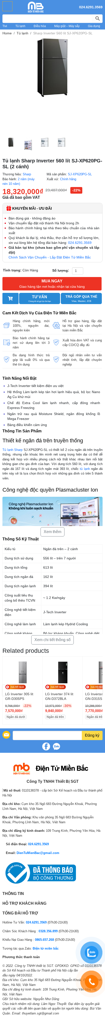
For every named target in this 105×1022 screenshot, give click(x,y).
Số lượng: (60, 270)
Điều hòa (40, 26)
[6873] (10, 298)
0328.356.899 (48, 931)
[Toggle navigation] (7, 6)
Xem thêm (52, 532)
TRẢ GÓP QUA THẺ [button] (81, 298)
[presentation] (5, 690)
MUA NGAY (52, 283)
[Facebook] (46, 746)
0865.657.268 (44, 940)
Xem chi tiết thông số (52, 640)
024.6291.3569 (91, 7)
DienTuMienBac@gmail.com (38, 853)
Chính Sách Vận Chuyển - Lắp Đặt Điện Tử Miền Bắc (50, 257)
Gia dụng (94, 26)
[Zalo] (56, 746)
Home (7, 33)
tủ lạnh (85, 469)
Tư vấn (39, 298)
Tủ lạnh (20, 26)
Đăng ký (92, 735)
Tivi (4, 26)
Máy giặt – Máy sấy (67, 26)
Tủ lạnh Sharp (12, 450)
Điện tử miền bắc (46, 948)
